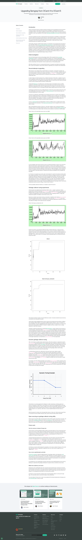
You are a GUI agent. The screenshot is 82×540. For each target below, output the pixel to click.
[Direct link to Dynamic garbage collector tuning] (47, 339)
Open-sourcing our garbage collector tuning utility (20, 40)
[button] (33, 3)
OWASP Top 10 (44, 522)
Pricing (47, 3)
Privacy (65, 538)
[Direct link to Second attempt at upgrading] (45, 68)
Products (26, 3)
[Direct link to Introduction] (36, 27)
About (60, 516)
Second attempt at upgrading (20, 32)
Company (42, 3)
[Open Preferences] (2, 538)
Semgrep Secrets (36, 520)
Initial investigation (19, 30)
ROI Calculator (53, 526)
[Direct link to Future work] (36, 425)
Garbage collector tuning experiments (20, 35)
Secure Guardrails (45, 524)
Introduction (18, 28)
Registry (52, 523)
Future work (18, 43)
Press (60, 520)
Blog (51, 519)
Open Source (36, 486)
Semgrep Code (36, 516)
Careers (60, 517)
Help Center (53, 529)
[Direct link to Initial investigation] (39, 55)
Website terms (61, 538)
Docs (52, 516)
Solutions (31, 3)
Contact (60, 519)
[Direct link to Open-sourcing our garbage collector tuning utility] (56, 416)
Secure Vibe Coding (45, 516)
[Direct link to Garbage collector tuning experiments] (50, 187)
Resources (37, 3)
